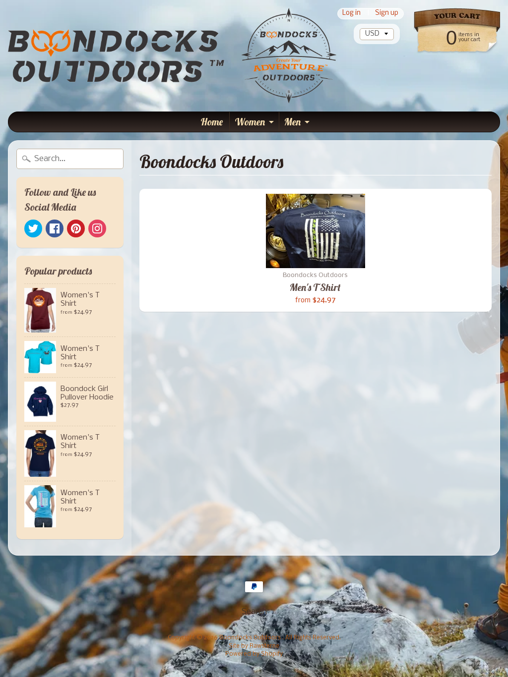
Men (292, 121)
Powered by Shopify (254, 654)
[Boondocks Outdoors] (172, 56)
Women (250, 121)
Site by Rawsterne (254, 646)
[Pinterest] (76, 228)
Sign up (386, 13)
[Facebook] (55, 228)
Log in (351, 13)
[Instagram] (97, 228)
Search (254, 612)
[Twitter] (33, 228)
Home (211, 121)
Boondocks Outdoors (250, 638)
